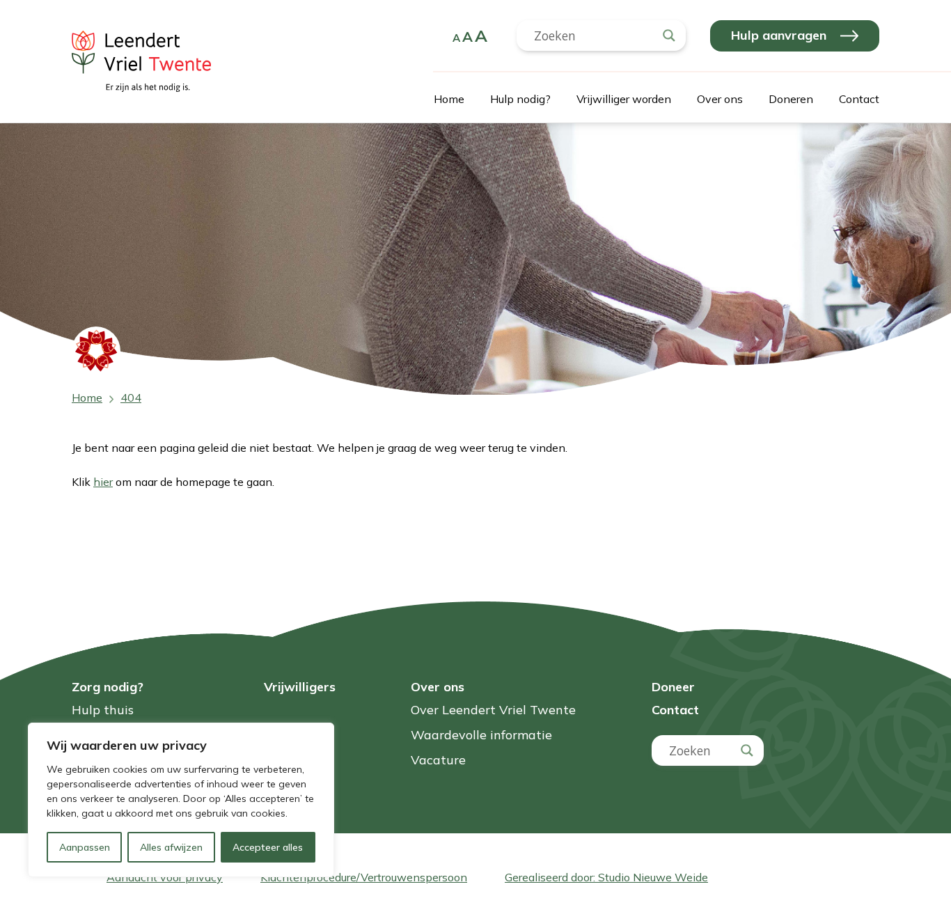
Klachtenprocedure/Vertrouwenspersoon (363, 877)
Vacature (438, 760)
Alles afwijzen (171, 847)
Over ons (720, 99)
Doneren (791, 99)
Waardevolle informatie (481, 735)
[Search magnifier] (669, 35)
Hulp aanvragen (778, 35)
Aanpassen (84, 847)
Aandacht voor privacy (165, 877)
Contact (859, 99)
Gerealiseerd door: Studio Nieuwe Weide (606, 877)
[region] (181, 800)
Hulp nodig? (520, 99)
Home (449, 99)
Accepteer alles (268, 847)
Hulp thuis (103, 710)
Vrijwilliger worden (623, 99)
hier (103, 482)
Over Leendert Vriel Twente (493, 710)
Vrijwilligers (300, 687)
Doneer (673, 687)
